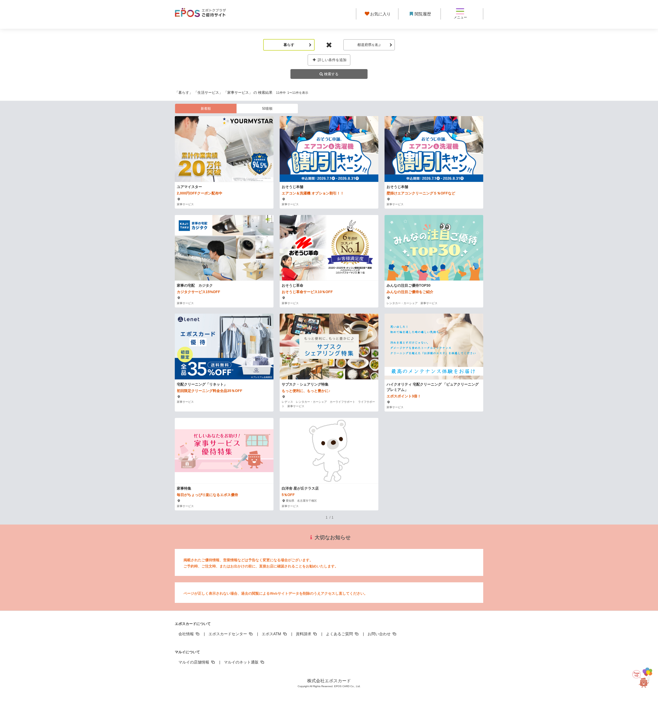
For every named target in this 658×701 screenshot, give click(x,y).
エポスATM (272, 634)
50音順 (267, 108)
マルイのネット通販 (242, 662)
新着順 (206, 108)
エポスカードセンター (228, 634)
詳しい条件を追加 (331, 60)
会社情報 (186, 634)
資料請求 (304, 634)
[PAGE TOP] (644, 674)
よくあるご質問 (340, 634)
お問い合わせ (380, 634)
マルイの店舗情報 (194, 662)
